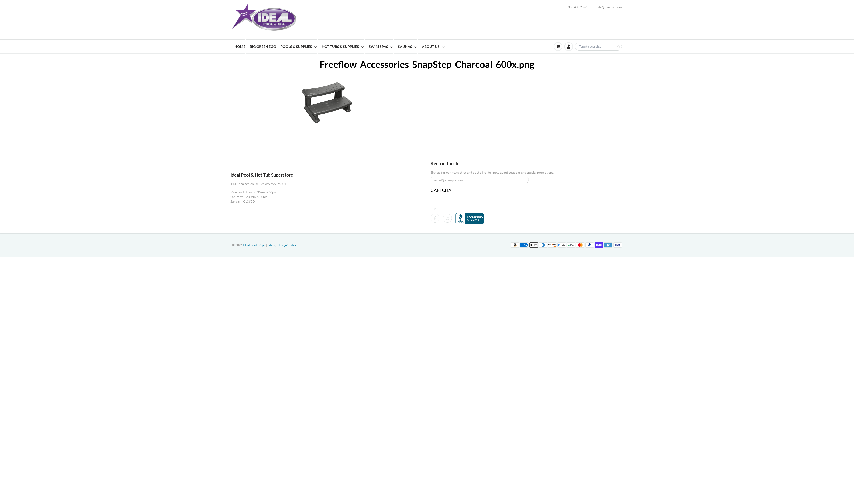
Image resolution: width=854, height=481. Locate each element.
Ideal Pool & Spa (254, 245)
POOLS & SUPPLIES (296, 46)
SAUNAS (405, 46)
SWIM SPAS (378, 46)
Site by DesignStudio (282, 245)
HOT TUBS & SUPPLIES (340, 46)
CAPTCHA (441, 190)
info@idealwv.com (609, 7)
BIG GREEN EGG (263, 46)
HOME (239, 46)
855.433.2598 (577, 7)
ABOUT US (431, 46)
